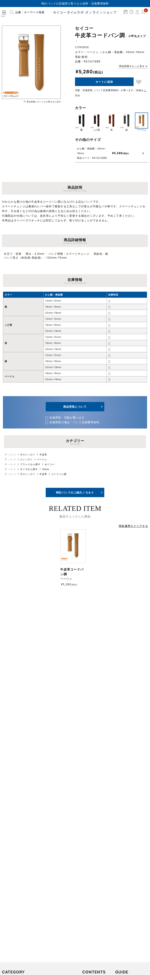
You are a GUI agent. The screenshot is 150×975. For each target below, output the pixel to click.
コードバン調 (58, 474)
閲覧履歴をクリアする (133, 526)
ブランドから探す (30, 464)
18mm (45, 469)
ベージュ (42, 459)
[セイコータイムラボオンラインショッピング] (84, 12)
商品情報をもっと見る (132, 66)
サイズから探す (29, 469)
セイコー (50, 464)
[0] (143, 12)
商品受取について (75, 406)
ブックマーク (139, 82)
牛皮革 (43, 454)
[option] (31, 62)
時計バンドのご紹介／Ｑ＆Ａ (75, 492)
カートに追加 (104, 81)
